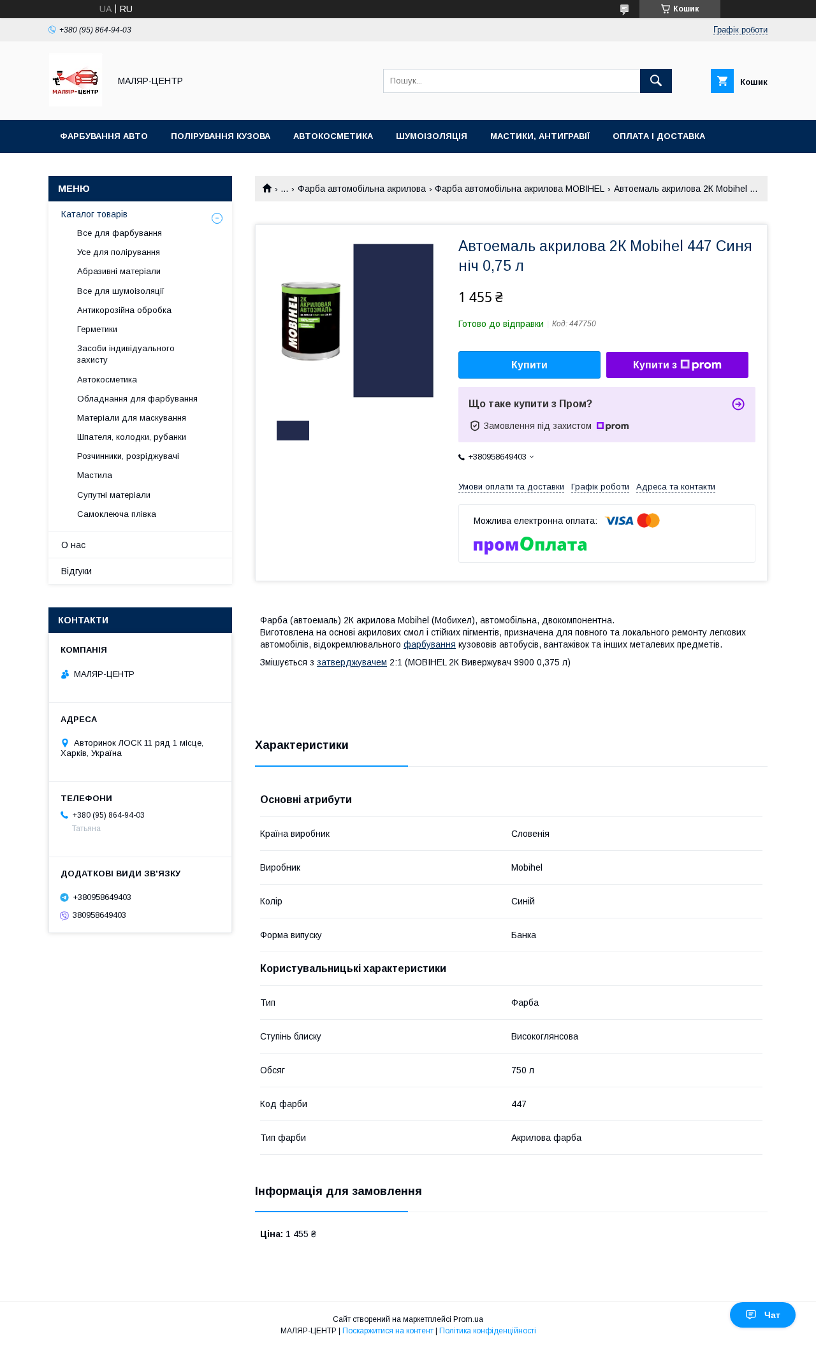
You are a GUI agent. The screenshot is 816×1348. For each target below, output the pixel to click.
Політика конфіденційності (487, 1330)
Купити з (655, 364)
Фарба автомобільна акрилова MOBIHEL (519, 189)
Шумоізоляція (431, 136)
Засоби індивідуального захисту (126, 354)
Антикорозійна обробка (124, 310)
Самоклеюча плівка (116, 514)
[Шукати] (656, 81)
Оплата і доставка (659, 136)
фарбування (430, 644)
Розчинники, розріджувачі (128, 456)
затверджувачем (352, 662)
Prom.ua (468, 1319)
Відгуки (76, 571)
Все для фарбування (119, 233)
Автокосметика (333, 136)
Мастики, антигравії (540, 136)
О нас (73, 545)
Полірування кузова (220, 136)
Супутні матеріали (113, 495)
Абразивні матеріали (119, 271)
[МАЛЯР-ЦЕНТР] (75, 103)
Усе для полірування (118, 252)
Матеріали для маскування (131, 418)
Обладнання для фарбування (137, 398)
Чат (772, 1315)
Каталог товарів (94, 214)
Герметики (97, 329)
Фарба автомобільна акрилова (362, 189)
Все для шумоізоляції (120, 291)
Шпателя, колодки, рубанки (131, 437)
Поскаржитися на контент (387, 1330)
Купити (529, 364)
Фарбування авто (104, 136)
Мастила (94, 475)
